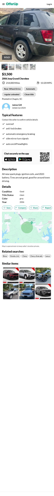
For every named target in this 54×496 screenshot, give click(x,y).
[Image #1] (5, 67)
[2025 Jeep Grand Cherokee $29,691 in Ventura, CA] (11, 275)
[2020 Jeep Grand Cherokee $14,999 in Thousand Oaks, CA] (43, 275)
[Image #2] (12, 67)
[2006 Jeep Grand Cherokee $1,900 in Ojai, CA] (27, 291)
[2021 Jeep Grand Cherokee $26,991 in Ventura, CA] (43, 291)
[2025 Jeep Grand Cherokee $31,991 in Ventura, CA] (27, 275)
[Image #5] (33, 67)
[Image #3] (19, 67)
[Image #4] (26, 67)
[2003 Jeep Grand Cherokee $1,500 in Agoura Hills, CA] (11, 291)
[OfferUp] (12, 4)
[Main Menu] (3, 4)
